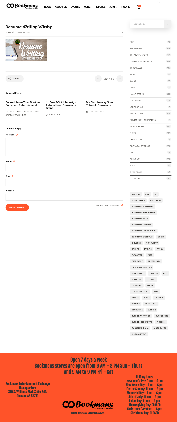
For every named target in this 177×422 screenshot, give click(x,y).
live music (137, 285)
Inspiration (135, 101)
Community (152, 243)
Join (112, 6)
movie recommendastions (143, 120)
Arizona (136, 194)
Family (160, 249)
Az (155, 194)
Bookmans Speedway (142, 237)
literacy (150, 279)
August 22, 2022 (23, 32)
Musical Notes (137, 127)
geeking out (138, 273)
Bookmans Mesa (140, 219)
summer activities (141, 316)
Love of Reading (140, 292)
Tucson (161, 322)
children (136, 243)
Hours (125, 6)
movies (135, 298)
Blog (47, 6)
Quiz (132, 152)
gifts (132, 87)
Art (132, 42)
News (133, 133)
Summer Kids (162, 316)
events (148, 249)
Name (9, 161)
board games (138, 200)
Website (10, 191)
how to (154, 273)
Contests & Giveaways (141, 61)
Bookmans (155, 200)
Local (150, 285)
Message (10, 135)
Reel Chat (134, 159)
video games (160, 328)
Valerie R (11, 32)
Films (132, 74)
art (147, 194)
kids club (136, 279)
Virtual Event (139, 334)
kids (165, 273)
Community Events (139, 55)
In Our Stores (56, 115)
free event (137, 261)
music (147, 298)
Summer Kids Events (142, 322)
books (161, 237)
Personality (136, 140)
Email (9, 176)
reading (136, 304)
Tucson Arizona (140, 328)
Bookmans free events (143, 212)
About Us (61, 6)
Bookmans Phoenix (141, 225)
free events (154, 261)
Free (150, 255)
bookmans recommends (144, 231)
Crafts (135, 249)
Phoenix (159, 298)
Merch (88, 6)
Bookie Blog (15, 112)
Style (133, 166)
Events (75, 6)
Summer (152, 310)
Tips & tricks (136, 172)
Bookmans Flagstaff (142, 206)
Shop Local (151, 304)
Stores (100, 6)
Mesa (155, 292)
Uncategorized (97, 112)
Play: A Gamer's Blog (140, 146)
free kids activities (142, 267)
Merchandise (19, 115)
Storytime (137, 310)
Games (133, 81)
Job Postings (136, 107)
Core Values (28, 112)
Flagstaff (137, 255)
